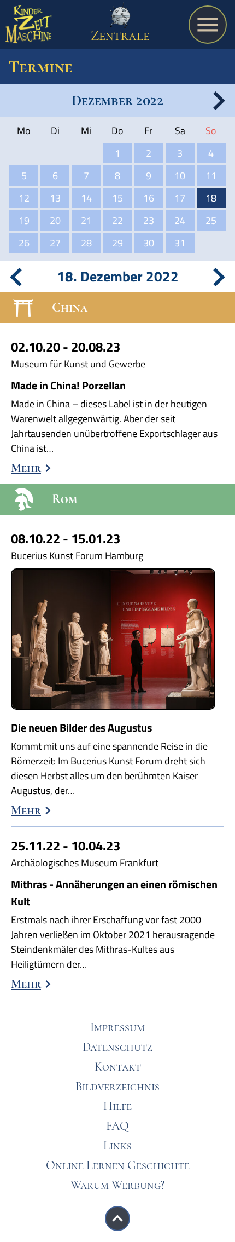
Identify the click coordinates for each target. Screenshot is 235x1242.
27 (55, 242)
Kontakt (118, 1067)
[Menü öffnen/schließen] (208, 24)
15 (117, 198)
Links (117, 1145)
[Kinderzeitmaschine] (28, 27)
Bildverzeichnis (117, 1086)
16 (148, 198)
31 (179, 242)
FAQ (117, 1126)
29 (117, 242)
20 (55, 220)
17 (179, 198)
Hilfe (117, 1106)
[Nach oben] (117, 1218)
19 (24, 220)
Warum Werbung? (117, 1185)
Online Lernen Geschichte (118, 1165)
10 (179, 175)
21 (86, 220)
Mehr (26, 468)
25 (210, 220)
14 (86, 198)
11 (210, 175)
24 (179, 220)
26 (24, 242)
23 (148, 220)
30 (148, 242)
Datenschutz (117, 1047)
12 (24, 198)
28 (86, 242)
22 (117, 220)
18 (210, 198)
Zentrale (120, 35)
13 (55, 198)
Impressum (117, 1027)
